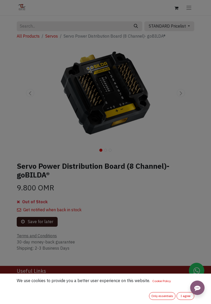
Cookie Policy (161, 281)
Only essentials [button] (162, 296)
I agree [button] (185, 296)
